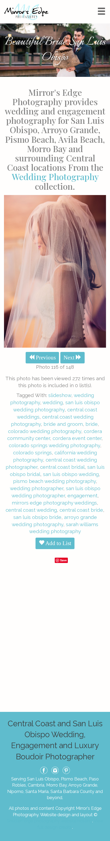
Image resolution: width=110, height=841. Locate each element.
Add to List (57, 543)
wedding (52, 402)
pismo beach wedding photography (54, 481)
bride (91, 424)
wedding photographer (36, 488)
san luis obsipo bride (37, 517)
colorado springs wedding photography (54, 445)
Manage (103, 3)
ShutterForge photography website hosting (49, 820)
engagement (82, 495)
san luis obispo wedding (71, 474)
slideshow (59, 395)
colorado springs (32, 452)
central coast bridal (62, 467)
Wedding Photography (55, 176)
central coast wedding (31, 510)
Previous (45, 357)
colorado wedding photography (44, 431)
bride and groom (63, 424)
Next (70, 357)
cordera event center (77, 438)
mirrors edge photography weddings (54, 503)
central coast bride (81, 510)
